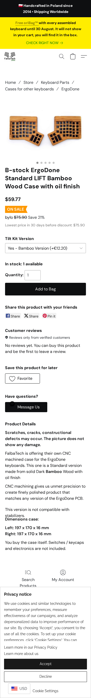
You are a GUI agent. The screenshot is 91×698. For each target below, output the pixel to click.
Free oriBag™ (27, 23)
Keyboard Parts (55, 82)
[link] (45, 43)
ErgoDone (70, 89)
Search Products (28, 582)
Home (10, 82)
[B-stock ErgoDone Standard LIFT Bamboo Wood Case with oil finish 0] (45, 128)
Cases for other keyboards (29, 89)
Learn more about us (21, 654)
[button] (10, 56)
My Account (63, 579)
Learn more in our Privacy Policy (30, 647)
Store (28, 82)
